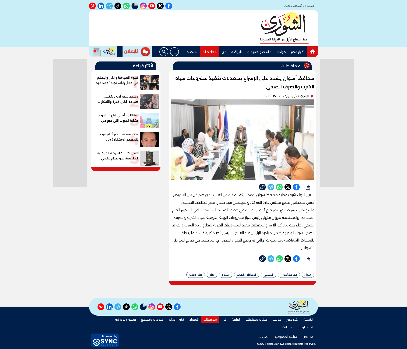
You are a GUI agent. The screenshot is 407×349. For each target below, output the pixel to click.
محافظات (209, 52)
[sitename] (298, 307)
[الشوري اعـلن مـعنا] (137, 51)
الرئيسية (308, 319)
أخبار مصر (297, 52)
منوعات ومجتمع (152, 319)
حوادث (281, 52)
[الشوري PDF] (103, 51)
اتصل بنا (264, 337)
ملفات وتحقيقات (259, 52)
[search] (163, 51)
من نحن (307, 337)
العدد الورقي (305, 327)
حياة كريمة (195, 274)
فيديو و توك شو (125, 319)
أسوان (307, 274)
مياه (212, 274)
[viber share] (271, 187)
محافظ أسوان (289, 274)
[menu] (174, 51)
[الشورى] (284, 28)
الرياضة (236, 52)
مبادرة (226, 274)
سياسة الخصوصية (285, 337)
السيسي (268, 274)
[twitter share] (287, 187)
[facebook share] (296, 187)
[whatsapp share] (279, 187)
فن (224, 52)
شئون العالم (176, 319)
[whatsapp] (262, 187)
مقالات (287, 327)
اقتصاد (192, 52)
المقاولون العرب (246, 274)
